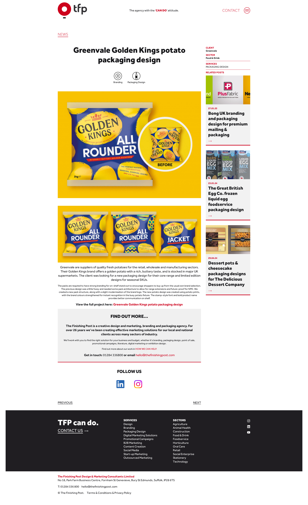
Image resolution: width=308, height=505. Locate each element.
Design (128, 424)
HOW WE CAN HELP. (146, 348)
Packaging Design (217, 66)
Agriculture (180, 424)
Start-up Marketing (135, 454)
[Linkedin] (236, 426)
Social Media (131, 450)
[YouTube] (236, 432)
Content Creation (135, 446)
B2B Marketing (133, 442)
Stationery (179, 457)
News (63, 34)
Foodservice (180, 439)
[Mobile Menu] (245, 8)
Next (197, 402)
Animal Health (182, 427)
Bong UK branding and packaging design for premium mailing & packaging (228, 123)
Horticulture (181, 442)
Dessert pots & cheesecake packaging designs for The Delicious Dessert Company (227, 273)
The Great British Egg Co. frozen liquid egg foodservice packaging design (226, 198)
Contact (231, 10)
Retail (176, 450)
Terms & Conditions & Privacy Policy (109, 492)
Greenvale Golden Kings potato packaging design (148, 304)
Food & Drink (181, 435)
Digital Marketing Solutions (140, 435)
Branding (129, 427)
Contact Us (70, 430)
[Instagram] (236, 420)
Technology (180, 461)
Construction (181, 431)
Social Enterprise (183, 454)
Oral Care (179, 446)
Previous (65, 402)
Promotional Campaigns (139, 439)
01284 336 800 (69, 486)
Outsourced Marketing (138, 457)
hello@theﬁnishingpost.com (99, 486)
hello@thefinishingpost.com (155, 355)
